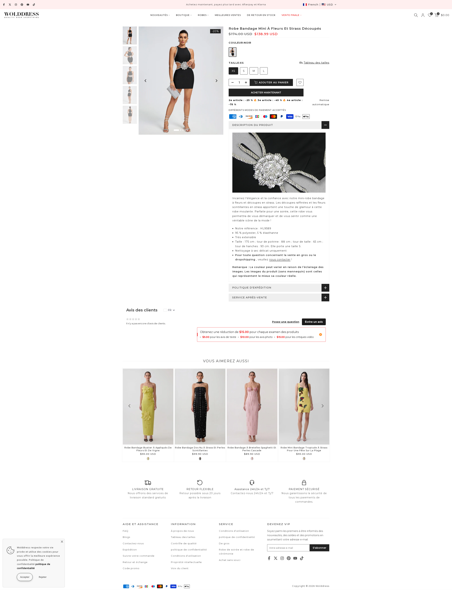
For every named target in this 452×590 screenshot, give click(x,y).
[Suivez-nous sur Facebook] (4, 4)
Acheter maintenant (266, 92)
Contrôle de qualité (184, 543)
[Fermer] (62, 541)
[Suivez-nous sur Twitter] (10, 4)
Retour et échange (135, 562)
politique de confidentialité (237, 537)
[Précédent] (145, 80)
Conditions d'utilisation (234, 530)
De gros (224, 543)
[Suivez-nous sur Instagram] (16, 4)
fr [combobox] (169, 310)
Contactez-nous (133, 543)
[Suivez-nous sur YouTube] (28, 4)
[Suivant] (216, 80)
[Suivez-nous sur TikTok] (34, 4)
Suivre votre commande (138, 555)
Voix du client (180, 568)
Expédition (130, 549)
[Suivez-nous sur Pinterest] (22, 4)
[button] (319, 4)
